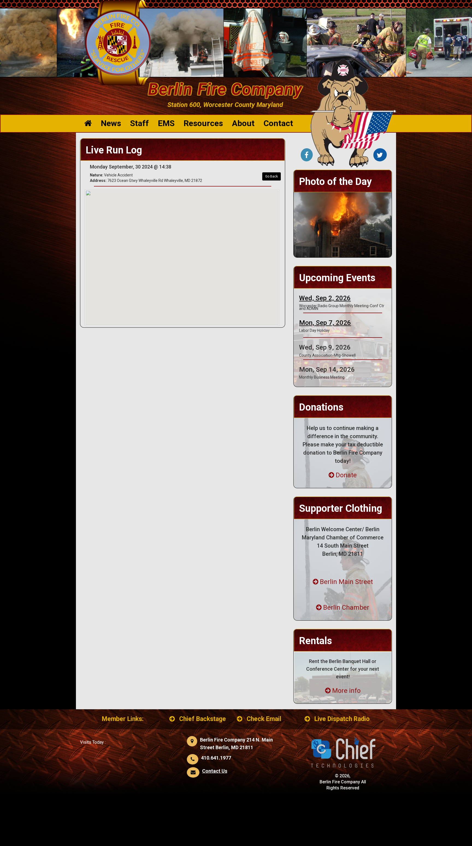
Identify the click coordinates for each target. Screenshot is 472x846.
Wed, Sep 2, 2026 (325, 298)
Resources (203, 123)
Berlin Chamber (346, 607)
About (243, 123)
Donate (346, 475)
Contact (278, 123)
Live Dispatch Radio (342, 719)
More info (346, 690)
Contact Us (214, 771)
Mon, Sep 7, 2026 (325, 323)
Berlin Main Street (346, 582)
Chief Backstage (202, 719)
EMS (166, 123)
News (111, 123)
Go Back (271, 176)
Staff (139, 123)
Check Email (264, 719)
